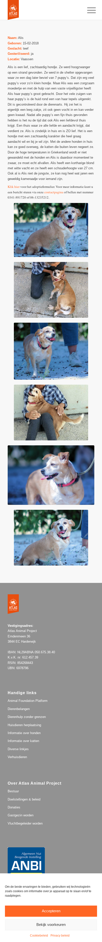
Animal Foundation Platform (28, 701)
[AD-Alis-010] (51, 538)
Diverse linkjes (18, 749)
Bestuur (13, 791)
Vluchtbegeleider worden (25, 823)
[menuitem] (87, 10)
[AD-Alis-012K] (51, 290)
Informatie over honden (24, 733)
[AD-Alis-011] (51, 230)
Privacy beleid (60, 935)
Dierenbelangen (19, 709)
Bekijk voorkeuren (51, 924)
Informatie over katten (23, 741)
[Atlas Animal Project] (42, 10)
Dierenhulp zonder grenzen (27, 717)
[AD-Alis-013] (51, 351)
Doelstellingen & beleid (24, 799)
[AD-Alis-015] (51, 475)
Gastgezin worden (20, 815)
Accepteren (51, 911)
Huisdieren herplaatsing (24, 725)
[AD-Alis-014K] (51, 412)
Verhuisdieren (17, 757)
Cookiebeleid (39, 935)
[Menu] (87, 10)
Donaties (14, 807)
